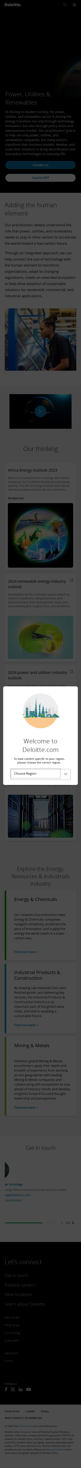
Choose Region (25, 773)
